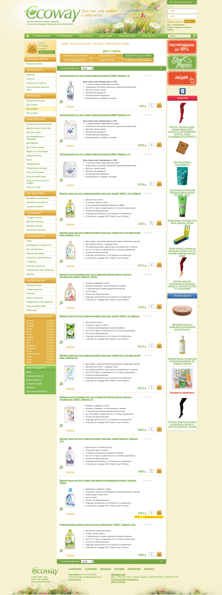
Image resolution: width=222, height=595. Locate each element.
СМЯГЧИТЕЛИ (107, 60)
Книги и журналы (34, 298)
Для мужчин (32, 143)
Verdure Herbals (33, 354)
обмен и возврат (118, 582)
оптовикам (91, 568)
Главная (27, 36)
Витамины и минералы (37, 198)
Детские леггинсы (35, 221)
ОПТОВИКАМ (64, 36)
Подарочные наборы (36, 168)
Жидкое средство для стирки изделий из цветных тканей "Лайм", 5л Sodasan (99, 316)
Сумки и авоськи (34, 289)
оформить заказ (46, 52)
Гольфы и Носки (34, 217)
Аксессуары (32, 113)
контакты (149, 568)
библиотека (134, 568)
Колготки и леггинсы (36, 230)
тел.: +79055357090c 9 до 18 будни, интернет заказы (179, 27)
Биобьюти (30, 345)
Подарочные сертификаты (39, 302)
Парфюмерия (33, 164)
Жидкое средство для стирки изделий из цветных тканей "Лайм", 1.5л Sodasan (100, 193)
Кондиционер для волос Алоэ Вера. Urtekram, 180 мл (182, 221)
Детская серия (33, 132)
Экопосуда (31, 310)
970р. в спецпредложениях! (149, 517)
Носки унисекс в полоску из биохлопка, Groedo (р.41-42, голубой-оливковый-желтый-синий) (182, 252)
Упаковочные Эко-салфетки (40, 270)
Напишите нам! (118, 574)
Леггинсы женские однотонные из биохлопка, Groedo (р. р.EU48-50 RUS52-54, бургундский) (182, 285)
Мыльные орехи (34, 64)
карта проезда (75, 579)
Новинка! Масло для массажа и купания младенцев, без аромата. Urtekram (182, 361)
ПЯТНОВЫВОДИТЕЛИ (75, 60)
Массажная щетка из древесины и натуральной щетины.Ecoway (182, 327)
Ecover (29, 331)
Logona (29, 356)
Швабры (30, 274)
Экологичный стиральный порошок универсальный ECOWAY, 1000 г (182, 192)
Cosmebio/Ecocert (35, 376)
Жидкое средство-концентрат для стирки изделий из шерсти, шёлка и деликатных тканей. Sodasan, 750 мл (95, 275)
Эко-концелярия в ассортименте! (182, 163)
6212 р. (142, 346)
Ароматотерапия (34, 206)
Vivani (29, 334)
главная (64, 43)
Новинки (182, 98)
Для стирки (98, 43)
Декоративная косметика (38, 128)
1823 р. (142, 513)
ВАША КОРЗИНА (43, 44)
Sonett (29, 359)
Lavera (29, 351)
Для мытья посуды (35, 100)
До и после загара (35, 147)
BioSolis (29, 340)
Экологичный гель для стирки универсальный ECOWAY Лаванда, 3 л (95, 154)
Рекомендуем (182, 296)
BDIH (28, 372)
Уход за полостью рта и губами (38, 181)
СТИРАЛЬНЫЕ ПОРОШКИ (75, 56)
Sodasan (70, 224)
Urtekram (30, 326)
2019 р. (142, 184)
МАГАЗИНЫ (85, 36)
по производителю (70, 68)
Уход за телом (33, 187)
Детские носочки (34, 226)
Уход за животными (36, 306)
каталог (50, 320)
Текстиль (30, 293)
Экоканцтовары (34, 285)
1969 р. (142, 471)
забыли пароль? (175, 21)
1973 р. (142, 265)
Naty (28, 343)
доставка (119, 568)
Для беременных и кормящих (35, 137)
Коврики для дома (35, 253)
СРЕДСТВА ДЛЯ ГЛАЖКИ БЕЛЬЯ (138, 61)
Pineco (29, 362)
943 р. (143, 106)
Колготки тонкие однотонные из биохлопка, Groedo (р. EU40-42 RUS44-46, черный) (182, 424)
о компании (75, 568)
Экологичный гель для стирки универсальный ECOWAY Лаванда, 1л (94, 76)
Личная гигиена (34, 155)
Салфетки (31, 262)
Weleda (29, 329)
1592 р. (142, 223)
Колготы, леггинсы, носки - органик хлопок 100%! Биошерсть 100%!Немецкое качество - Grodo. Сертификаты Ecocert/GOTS (182, 132)
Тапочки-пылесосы (35, 266)
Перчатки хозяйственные (39, 257)
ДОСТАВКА (105, 36)
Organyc (29, 337)
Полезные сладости (36, 83)
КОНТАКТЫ (148, 36)
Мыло (29, 160)
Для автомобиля (34, 249)
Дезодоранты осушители (38, 245)
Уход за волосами (35, 172)
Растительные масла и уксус (37, 88)
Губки (29, 241)
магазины (105, 568)
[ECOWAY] (46, 13)
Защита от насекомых (37, 151)
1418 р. (142, 307)
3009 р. (142, 145)
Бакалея (30, 74)
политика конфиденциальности (124, 579)
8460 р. (142, 429)
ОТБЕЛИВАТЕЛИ (107, 56)
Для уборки (31, 109)
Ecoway (70, 106)
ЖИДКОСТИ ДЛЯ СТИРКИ (138, 56)
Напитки (30, 79)
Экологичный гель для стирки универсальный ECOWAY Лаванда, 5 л (95, 115)
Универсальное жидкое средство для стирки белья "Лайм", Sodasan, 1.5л (97, 524)
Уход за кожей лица (36, 176)
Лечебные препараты (37, 202)
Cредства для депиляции (39, 124)
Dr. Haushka (31, 348)
